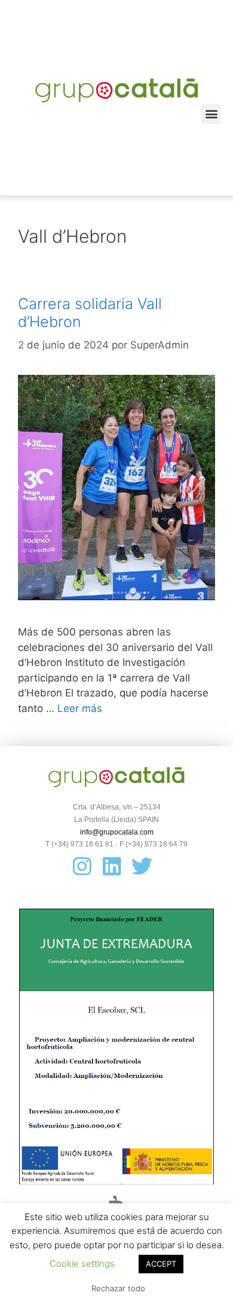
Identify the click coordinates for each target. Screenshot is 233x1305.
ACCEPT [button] (161, 1264)
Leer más (79, 708)
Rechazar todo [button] (118, 1288)
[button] (211, 114)
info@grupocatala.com (117, 832)
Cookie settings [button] (82, 1263)
